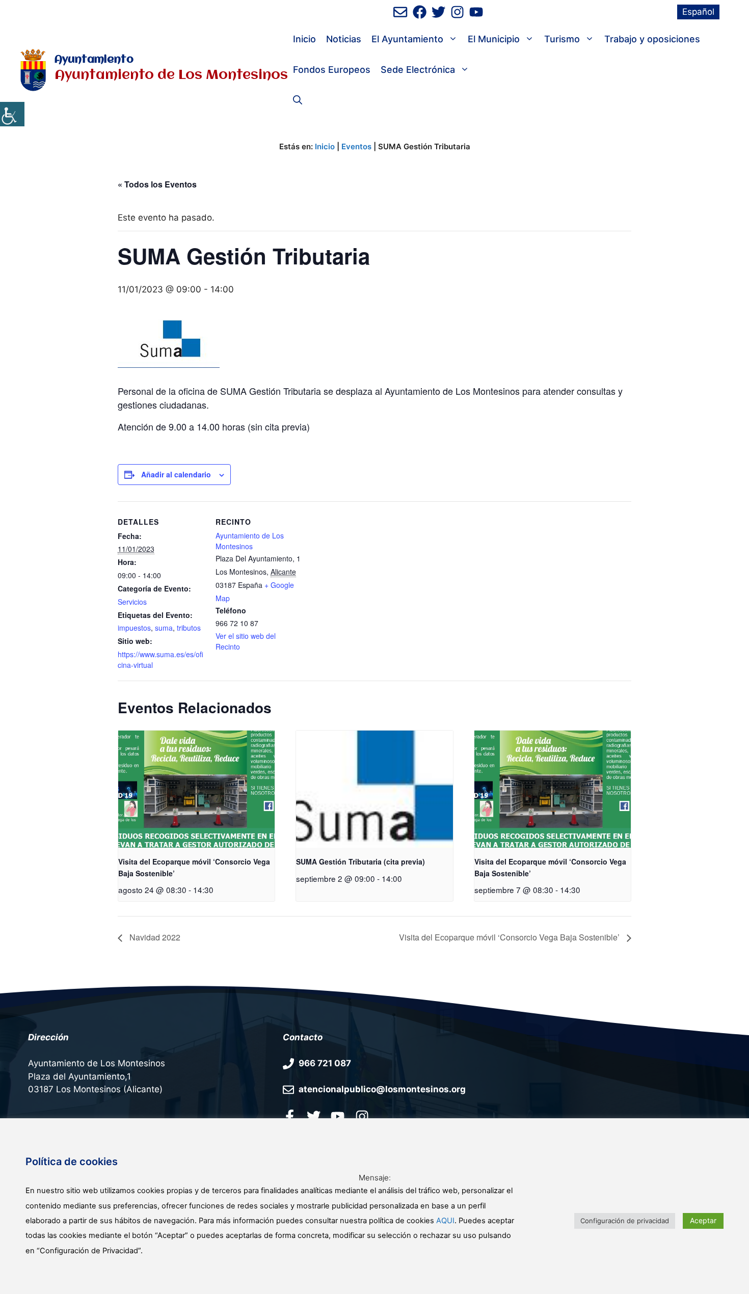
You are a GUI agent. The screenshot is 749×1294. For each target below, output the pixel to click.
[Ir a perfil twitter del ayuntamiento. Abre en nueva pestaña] (313, 1116)
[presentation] (196, 789)
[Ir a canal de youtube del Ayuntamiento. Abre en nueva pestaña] (476, 12)
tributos (189, 628)
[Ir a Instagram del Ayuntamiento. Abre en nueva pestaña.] (362, 1116)
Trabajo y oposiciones (652, 39)
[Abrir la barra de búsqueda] (297, 100)
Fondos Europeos (331, 69)
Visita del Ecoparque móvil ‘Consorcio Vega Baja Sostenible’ (510, 937)
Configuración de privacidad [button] (624, 1221)
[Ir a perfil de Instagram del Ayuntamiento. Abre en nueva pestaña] (457, 12)
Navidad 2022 (153, 937)
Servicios (132, 602)
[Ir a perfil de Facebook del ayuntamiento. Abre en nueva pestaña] (419, 12)
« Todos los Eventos (157, 184)
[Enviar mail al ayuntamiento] (400, 12)
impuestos (134, 628)
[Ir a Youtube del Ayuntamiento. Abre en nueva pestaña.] (337, 1116)
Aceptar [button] (703, 1220)
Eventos (356, 146)
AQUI (445, 1220)
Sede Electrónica (418, 69)
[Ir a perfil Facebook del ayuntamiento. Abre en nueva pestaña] (290, 1116)
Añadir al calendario (176, 474)
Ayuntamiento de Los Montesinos (250, 540)
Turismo (562, 39)
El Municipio (494, 39)
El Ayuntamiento (407, 39)
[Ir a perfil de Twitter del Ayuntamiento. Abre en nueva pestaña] (438, 12)
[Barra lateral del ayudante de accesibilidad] (12, 114)
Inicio (304, 39)
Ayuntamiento (94, 60)
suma (164, 628)
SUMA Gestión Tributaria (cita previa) (360, 861)
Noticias (343, 39)
